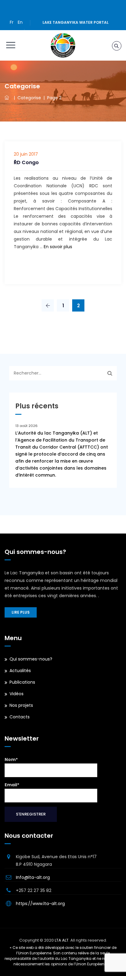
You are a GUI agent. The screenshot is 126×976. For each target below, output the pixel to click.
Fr (11, 22)
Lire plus (21, 612)
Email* (12, 785)
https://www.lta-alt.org (40, 903)
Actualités (20, 671)
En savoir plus (58, 247)
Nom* (11, 759)
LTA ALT (62, 940)
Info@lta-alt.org (33, 877)
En (20, 22)
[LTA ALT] (63, 45)
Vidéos (16, 694)
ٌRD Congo (26, 162)
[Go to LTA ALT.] (8, 98)
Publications (22, 682)
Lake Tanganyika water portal (76, 22)
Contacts (19, 717)
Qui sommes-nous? (30, 659)
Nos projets (21, 705)
